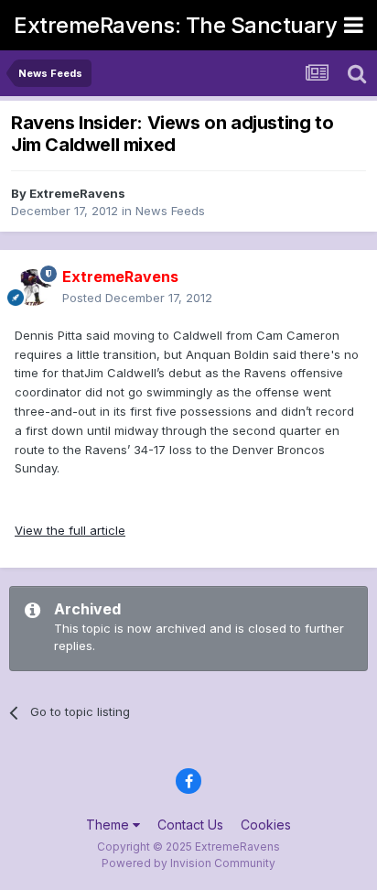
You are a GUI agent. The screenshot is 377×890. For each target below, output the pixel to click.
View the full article (70, 530)
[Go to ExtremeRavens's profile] (33, 287)
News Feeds (170, 210)
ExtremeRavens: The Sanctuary (175, 25)
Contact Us (190, 824)
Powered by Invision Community (188, 863)
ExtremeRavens (77, 193)
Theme (109, 824)
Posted (137, 297)
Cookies (266, 824)
